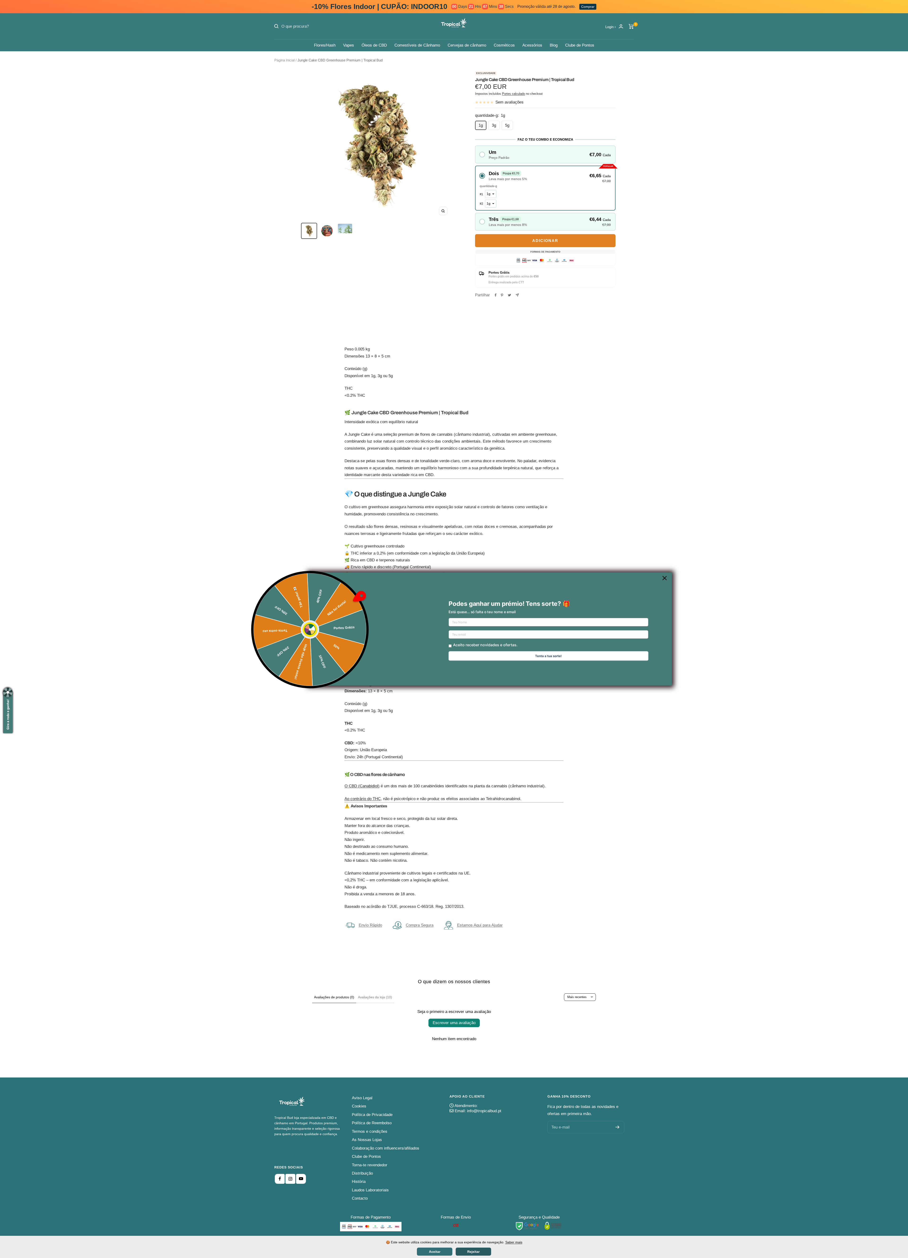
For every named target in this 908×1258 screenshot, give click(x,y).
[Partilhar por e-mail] (517, 295)
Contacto (360, 1198)
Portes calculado (513, 93)
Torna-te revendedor (369, 1165)
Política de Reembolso (372, 1123)
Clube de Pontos (579, 45)
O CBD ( (352, 786)
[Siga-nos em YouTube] (301, 1179)
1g (481, 125)
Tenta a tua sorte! (548, 656)
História (359, 1181)
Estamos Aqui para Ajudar (480, 925)
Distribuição (362, 1173)
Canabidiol (369, 786)
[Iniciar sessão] (621, 26)
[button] (545, 154)
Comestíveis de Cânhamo (417, 45)
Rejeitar (473, 1252)
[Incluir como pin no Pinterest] (502, 295)
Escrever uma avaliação (454, 1023)
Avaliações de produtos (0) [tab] (334, 997)
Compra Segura (419, 925)
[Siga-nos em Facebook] (279, 1179)
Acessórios (532, 45)
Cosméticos (504, 45)
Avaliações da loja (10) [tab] (375, 997)
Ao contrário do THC (363, 799)
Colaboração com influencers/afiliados (385, 1148)
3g (494, 125)
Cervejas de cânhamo (467, 45)
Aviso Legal (362, 1098)
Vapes (348, 45)
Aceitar (434, 1252)
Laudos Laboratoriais (370, 1190)
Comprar (587, 7)
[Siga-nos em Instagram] (290, 1179)
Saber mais (513, 1242)
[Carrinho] (631, 26)
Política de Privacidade (372, 1114)
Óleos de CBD (374, 45)
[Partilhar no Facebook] (496, 295)
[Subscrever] (618, 1127)
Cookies (359, 1106)
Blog (554, 45)
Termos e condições (369, 1131)
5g (507, 125)
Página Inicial (284, 60)
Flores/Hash (325, 45)
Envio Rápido (370, 925)
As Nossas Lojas (367, 1139)
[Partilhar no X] (509, 295)
